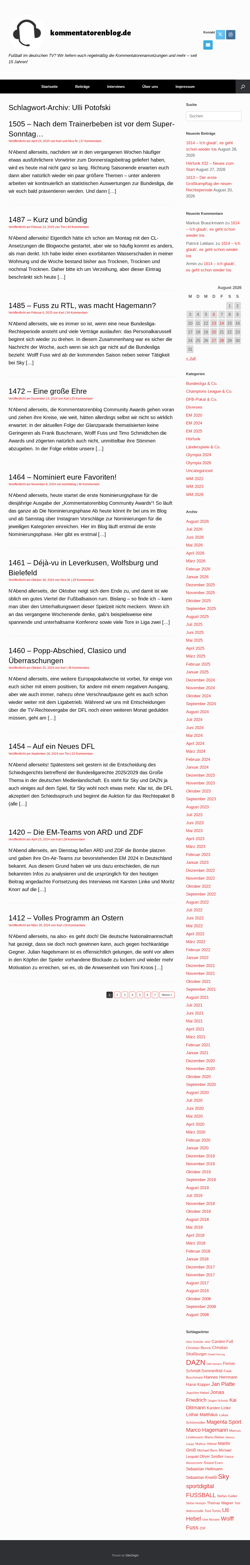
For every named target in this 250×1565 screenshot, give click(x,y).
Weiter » (167, 994)
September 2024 (201, 703)
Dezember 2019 (200, 1156)
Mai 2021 (194, 1021)
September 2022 (201, 894)
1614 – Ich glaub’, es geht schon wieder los (213, 229)
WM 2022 (194, 478)
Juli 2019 (194, 1195)
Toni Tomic (213, 1511)
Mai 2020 (194, 1116)
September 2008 (201, 1306)
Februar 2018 (198, 1251)
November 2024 (200, 688)
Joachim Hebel (197, 1393)
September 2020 (201, 1084)
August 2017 (197, 1283)
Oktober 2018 (198, 1211)
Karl (59, 141)
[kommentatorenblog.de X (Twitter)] (220, 34)
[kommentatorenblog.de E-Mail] (208, 45)
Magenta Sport (224, 1422)
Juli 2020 (194, 1100)
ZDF (203, 1528)
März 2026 (195, 561)
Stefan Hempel (196, 1503)
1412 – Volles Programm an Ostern (66, 918)
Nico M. (73, 141)
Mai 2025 (194, 640)
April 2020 (195, 1124)
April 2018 (195, 1235)
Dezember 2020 (200, 1061)
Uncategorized (199, 470)
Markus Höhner (206, 1444)
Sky (223, 1476)
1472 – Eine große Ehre (48, 391)
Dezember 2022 (200, 870)
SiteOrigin (132, 1555)
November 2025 (200, 592)
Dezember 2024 (200, 680)
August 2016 (197, 1290)
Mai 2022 (194, 926)
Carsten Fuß (222, 1341)
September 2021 (201, 989)
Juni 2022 (195, 918)
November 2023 (200, 783)
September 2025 (201, 608)
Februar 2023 (198, 854)
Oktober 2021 (198, 981)
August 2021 (197, 997)
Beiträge (82, 86)
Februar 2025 (198, 664)
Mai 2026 (194, 545)
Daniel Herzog (216, 1354)
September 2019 (201, 1179)
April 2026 (195, 553)
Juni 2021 (195, 1013)
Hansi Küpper (198, 1384)
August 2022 (197, 902)
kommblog (69, 484)
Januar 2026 (197, 577)
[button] (243, 86)
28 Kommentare (74, 839)
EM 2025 (194, 431)
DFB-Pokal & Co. (201, 399)
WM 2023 (194, 486)
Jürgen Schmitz (218, 1400)
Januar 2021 (197, 1052)
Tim (63, 227)
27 (214, 340)
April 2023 (195, 838)
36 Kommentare (89, 484)
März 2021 (195, 1037)
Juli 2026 (194, 529)
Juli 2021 (194, 1005)
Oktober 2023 (198, 791)
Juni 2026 (195, 537)
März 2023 (195, 846)
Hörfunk (193, 439)
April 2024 (195, 743)
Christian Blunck (198, 1348)
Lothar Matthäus (202, 1414)
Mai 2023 (194, 830)
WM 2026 (194, 494)
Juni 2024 (195, 727)
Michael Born (207, 1450)
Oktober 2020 (198, 1076)
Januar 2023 (197, 862)
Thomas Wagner (220, 1503)
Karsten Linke (219, 1408)
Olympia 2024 (198, 455)
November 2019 (200, 1164)
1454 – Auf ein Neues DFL (52, 746)
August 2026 (197, 521)
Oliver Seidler (211, 1456)
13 (214, 323)
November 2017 (200, 1275)
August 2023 (197, 807)
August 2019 (197, 1187)
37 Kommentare (91, 141)
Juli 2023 (194, 815)
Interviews (116, 86)
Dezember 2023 (200, 775)
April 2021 (195, 1029)
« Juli (191, 358)
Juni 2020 (195, 1108)
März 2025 (195, 656)
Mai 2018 (194, 1227)
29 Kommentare (83, 580)
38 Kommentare (78, 667)
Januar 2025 (197, 672)
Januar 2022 (197, 957)
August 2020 (197, 1092)
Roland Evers (213, 1463)
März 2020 (195, 1132)
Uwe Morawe (211, 1519)
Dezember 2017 (200, 1267)
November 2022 (200, 878)
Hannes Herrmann (220, 1377)
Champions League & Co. (209, 391)
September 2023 (201, 799)
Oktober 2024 (198, 696)
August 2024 (197, 712)
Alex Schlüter (195, 1342)
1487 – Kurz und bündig (48, 220)
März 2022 (195, 941)
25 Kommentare (82, 398)
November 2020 (200, 1068)
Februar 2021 (198, 1045)
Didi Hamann (214, 1363)
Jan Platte (223, 1384)
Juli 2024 (194, 719)
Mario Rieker (214, 1437)
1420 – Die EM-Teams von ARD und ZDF (76, 832)
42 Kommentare (78, 227)
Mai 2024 (194, 735)
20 (214, 332)
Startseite (49, 86)
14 (221, 323)
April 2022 (195, 934)
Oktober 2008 (198, 1299)
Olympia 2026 (198, 463)
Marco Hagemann (207, 1430)
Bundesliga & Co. (202, 383)
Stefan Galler (227, 1496)
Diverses (194, 407)
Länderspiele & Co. (203, 447)
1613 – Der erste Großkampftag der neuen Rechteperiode (208, 183)
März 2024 (195, 751)
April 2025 (195, 648)
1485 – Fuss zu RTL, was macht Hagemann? (82, 305)
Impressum (185, 86)
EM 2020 (194, 415)
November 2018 (200, 1203)
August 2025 (197, 616)
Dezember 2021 (200, 965)
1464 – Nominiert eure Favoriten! (62, 477)
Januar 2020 (197, 1148)
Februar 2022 (198, 949)
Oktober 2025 (198, 600)
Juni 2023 (195, 823)
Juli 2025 (194, 624)
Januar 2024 (197, 767)
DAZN (195, 1362)
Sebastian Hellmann (204, 1469)
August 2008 (197, 1314)
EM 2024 (194, 423)
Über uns (150, 86)
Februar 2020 (198, 1140)
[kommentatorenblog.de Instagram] (230, 34)
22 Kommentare (82, 753)
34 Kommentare (77, 312)
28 (221, 340)
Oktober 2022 (198, 886)
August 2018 (197, 1219)
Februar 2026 (198, 569)
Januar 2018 (197, 1259)
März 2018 (195, 1243)
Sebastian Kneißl (201, 1477)
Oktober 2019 (198, 1172)
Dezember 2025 (200, 585)
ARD (207, 1341)
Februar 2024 (198, 759)
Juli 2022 (194, 910)
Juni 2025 (195, 632)
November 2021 (200, 973)
